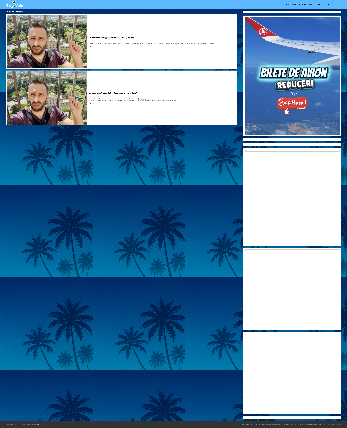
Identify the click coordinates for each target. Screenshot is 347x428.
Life (8, 66)
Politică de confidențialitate (313, 424)
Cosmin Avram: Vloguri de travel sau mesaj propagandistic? (113, 93)
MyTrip (311, 4)
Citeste (91, 46)
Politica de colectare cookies (331, 424)
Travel (294, 4)
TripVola (91, 41)
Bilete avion (320, 4)
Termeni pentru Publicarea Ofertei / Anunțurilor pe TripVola (263, 424)
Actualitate (302, 4)
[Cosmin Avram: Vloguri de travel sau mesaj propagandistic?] (47, 98)
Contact (241, 424)
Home (287, 4)
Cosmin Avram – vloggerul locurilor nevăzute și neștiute (111, 37)
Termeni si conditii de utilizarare (293, 424)
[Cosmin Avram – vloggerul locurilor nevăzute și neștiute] (47, 41)
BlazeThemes (38, 424)
